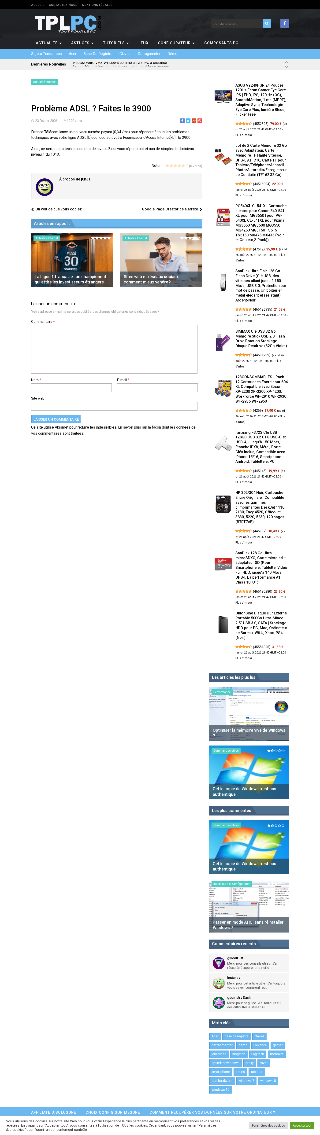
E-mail (123, 380)
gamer (278, 1045)
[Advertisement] (86, 95)
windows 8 (268, 1081)
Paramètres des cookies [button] (268, 1125)
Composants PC (221, 43)
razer (264, 1063)
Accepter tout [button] (302, 1125)
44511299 (261, 355)
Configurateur (174, 43)
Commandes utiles (226, 750)
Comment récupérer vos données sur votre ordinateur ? (212, 1112)
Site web (37, 398)
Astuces (80, 43)
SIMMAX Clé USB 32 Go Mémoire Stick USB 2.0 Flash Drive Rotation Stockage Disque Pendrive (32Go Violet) (261, 338)
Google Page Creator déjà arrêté (170, 209)
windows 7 (246, 1081)
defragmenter (149, 53)
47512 (259, 249)
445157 (259, 531)
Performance (222, 692)
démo (172, 53)
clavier (125, 53)
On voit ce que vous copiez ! (59, 209)
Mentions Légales (97, 5)
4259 (258, 410)
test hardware (222, 1081)
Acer (72, 53)
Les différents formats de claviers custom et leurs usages (121, 64)
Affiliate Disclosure (53, 1112)
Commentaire (43, 322)
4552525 (260, 124)
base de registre (97, 53)
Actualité (47, 43)
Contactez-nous (63, 5)
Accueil (37, 5)
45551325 (261, 647)
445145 (259, 471)
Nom (36, 380)
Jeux (143, 43)
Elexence (260, 1045)
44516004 (261, 184)
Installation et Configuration (231, 883)
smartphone (221, 1072)
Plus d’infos (243, 135)
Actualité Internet (44, 82)
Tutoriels (114, 43)
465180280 (262, 591)
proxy (250, 1063)
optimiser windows (225, 1063)
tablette (257, 1072)
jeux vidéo (219, 1054)
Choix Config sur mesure (113, 1112)
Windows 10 (220, 1089)
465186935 (262, 309)
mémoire (277, 1054)
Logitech (257, 1054)
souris (240, 1072)
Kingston (238, 1054)
